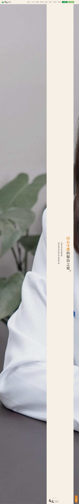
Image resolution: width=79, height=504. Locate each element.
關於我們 (28, 2)
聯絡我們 (59, 2)
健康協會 (54, 2)
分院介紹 (32, 2)
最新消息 (46, 2)
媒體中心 (50, 2)
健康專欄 (41, 2)
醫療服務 (37, 2)
